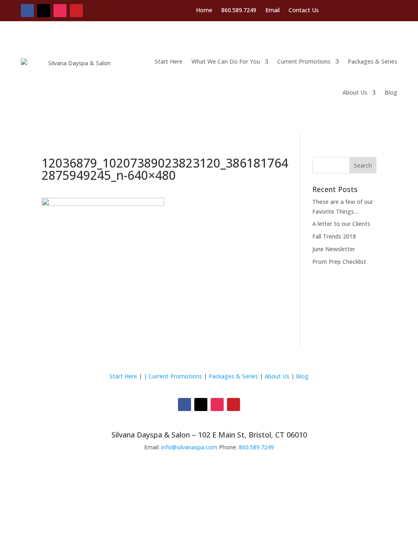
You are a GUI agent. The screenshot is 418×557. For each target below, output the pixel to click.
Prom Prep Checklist (339, 261)
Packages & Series (372, 61)
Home (204, 10)
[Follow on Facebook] (27, 10)
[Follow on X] (43, 10)
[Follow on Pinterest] (76, 10)
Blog (391, 92)
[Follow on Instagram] (60, 10)
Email (272, 10)
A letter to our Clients (341, 224)
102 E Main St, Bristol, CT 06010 (252, 435)
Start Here (168, 61)
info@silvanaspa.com (189, 447)
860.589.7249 (238, 10)
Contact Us (304, 10)
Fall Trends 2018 (334, 236)
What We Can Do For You (225, 61)
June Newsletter (333, 249)
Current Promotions (304, 61)
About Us (354, 92)
